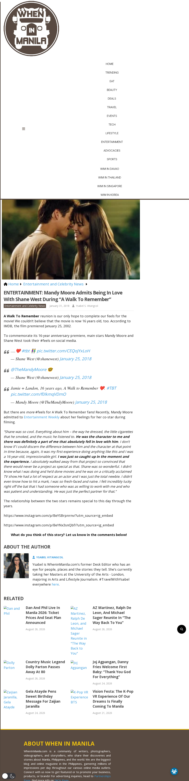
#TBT (111, 388)
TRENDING (112, 72)
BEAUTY (112, 90)
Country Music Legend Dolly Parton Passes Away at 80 (45, 666)
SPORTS (112, 159)
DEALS (112, 98)
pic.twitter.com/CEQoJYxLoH (63, 350)
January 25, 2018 (75, 358)
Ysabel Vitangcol (49, 557)
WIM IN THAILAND (109, 177)
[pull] (25, 129)
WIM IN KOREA (110, 195)
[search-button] (181, 629)
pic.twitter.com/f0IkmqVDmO (38, 394)
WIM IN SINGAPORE (109, 186)
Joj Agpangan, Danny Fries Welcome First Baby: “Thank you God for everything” (112, 669)
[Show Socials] (174, 771)
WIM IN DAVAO (109, 169)
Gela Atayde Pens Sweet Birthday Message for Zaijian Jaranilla (43, 699)
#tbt (26, 350)
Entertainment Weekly (41, 417)
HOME (110, 64)
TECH (112, 124)
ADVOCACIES (112, 150)
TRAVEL (112, 107)
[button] (9, 776)
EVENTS (112, 116)
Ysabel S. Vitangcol (87, 306)
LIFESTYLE (112, 133)
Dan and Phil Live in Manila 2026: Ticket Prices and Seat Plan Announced (43, 615)
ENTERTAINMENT (112, 142)
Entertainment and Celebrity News (24, 306)
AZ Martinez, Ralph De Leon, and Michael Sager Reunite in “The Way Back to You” (112, 615)
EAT (112, 81)
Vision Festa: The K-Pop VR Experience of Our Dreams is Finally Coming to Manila (113, 699)
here (55, 584)
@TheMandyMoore (28, 369)
